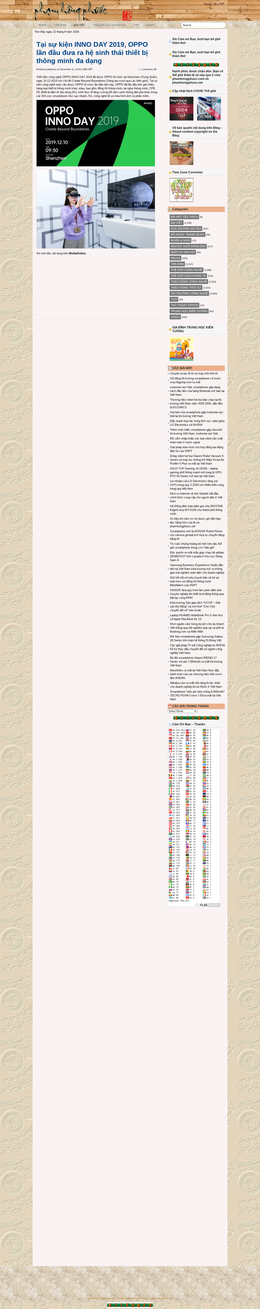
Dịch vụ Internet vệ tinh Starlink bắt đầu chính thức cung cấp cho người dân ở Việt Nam (196, 497)
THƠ (136, 25)
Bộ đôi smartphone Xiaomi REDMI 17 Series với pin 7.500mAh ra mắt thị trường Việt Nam (196, 661)
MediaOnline (77, 253)
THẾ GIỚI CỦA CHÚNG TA (109, 25)
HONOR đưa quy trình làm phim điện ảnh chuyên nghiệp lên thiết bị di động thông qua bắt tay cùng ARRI (197, 593)
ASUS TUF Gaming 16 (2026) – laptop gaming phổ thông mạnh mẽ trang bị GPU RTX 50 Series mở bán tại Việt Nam (196, 472)
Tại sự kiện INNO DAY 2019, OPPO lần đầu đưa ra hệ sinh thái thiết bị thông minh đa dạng (92, 52)
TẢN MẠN (60, 25)
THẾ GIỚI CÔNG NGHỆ (186, 269)
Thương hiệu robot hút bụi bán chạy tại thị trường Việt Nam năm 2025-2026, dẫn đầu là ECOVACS (196, 403)
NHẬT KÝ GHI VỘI (183, 252)
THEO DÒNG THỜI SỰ (186, 287)
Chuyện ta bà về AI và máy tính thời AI (194, 373)
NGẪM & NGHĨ (180, 240)
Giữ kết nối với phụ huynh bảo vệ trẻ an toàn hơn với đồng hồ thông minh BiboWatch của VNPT (194, 581)
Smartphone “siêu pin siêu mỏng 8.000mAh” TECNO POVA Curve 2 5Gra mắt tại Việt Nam (197, 695)
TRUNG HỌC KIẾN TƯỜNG (189, 311)
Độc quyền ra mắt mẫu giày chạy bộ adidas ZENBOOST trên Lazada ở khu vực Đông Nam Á (197, 556)
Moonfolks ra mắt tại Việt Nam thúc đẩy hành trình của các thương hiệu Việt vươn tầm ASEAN (196, 674)
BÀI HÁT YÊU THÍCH (184, 216)
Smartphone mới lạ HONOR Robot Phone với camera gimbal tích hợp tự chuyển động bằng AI (197, 535)
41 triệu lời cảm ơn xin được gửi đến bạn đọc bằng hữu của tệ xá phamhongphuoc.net (195, 522)
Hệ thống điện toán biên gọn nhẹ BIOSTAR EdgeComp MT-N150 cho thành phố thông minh (196, 509)
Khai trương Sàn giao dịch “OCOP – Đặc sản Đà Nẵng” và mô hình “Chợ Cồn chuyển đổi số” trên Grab (195, 606)
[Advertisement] (97, 283)
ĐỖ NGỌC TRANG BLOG (187, 234)
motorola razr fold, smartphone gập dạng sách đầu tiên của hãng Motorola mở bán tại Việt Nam (197, 390)
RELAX (175, 258)
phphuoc (51, 69)
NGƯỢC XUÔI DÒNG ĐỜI (188, 246)
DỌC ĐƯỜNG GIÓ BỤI (186, 228)
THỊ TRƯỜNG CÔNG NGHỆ (189, 293)
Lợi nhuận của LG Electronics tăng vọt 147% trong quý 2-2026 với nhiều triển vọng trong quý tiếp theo (197, 484)
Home (207, 3)
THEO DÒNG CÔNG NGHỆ (189, 281)
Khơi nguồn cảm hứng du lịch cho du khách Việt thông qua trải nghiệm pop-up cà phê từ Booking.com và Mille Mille (197, 627)
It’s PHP (219, 3)
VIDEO (175, 317)
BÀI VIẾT (79, 25)
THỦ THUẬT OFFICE (184, 305)
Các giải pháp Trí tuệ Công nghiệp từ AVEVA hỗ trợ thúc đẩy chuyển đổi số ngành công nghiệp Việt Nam (197, 649)
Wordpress (144, 1298)
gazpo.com (167, 1298)
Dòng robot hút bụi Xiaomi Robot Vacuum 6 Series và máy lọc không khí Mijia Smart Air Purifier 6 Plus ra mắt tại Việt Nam (197, 459)
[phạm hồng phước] (72, 19)
